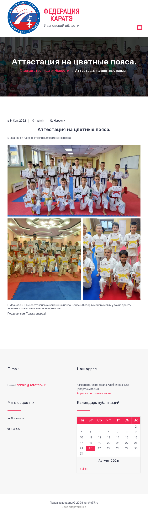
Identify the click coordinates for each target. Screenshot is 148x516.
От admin (38, 120)
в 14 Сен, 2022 (17, 120)
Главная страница (35, 71)
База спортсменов (74, 507)
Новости (62, 71)
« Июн (83, 468)
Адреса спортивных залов (94, 393)
